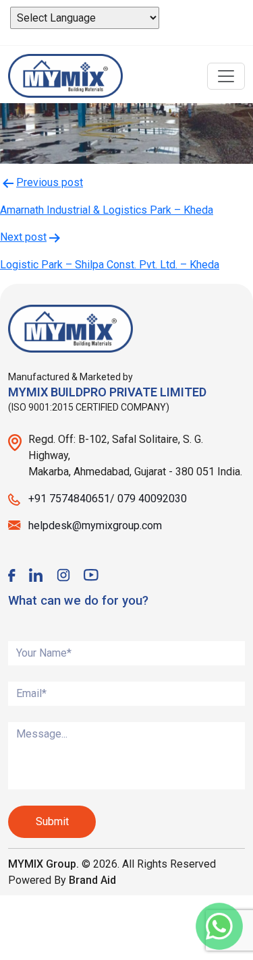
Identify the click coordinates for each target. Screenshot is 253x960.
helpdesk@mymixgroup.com (95, 525)
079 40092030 (152, 498)
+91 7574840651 (69, 498)
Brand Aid (92, 880)
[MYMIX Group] (65, 76)
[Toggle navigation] (226, 76)
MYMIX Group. (43, 864)
